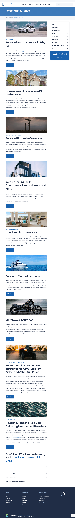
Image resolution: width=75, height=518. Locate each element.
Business (37, 4)
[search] (57, 4)
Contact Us (8, 504)
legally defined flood (17, 437)
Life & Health (43, 4)
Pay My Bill (71, 1)
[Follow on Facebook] (40, 506)
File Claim (24, 502)
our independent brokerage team (27, 51)
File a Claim (65, 1)
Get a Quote (9, 64)
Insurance (11, 17)
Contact (49, 4)
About (26, 4)
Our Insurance (9, 500)
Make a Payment (25, 504)
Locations (10, 1)
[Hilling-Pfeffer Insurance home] (7, 4)
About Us (8, 498)
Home (23, 4)
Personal (31, 4)
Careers (7, 506)
